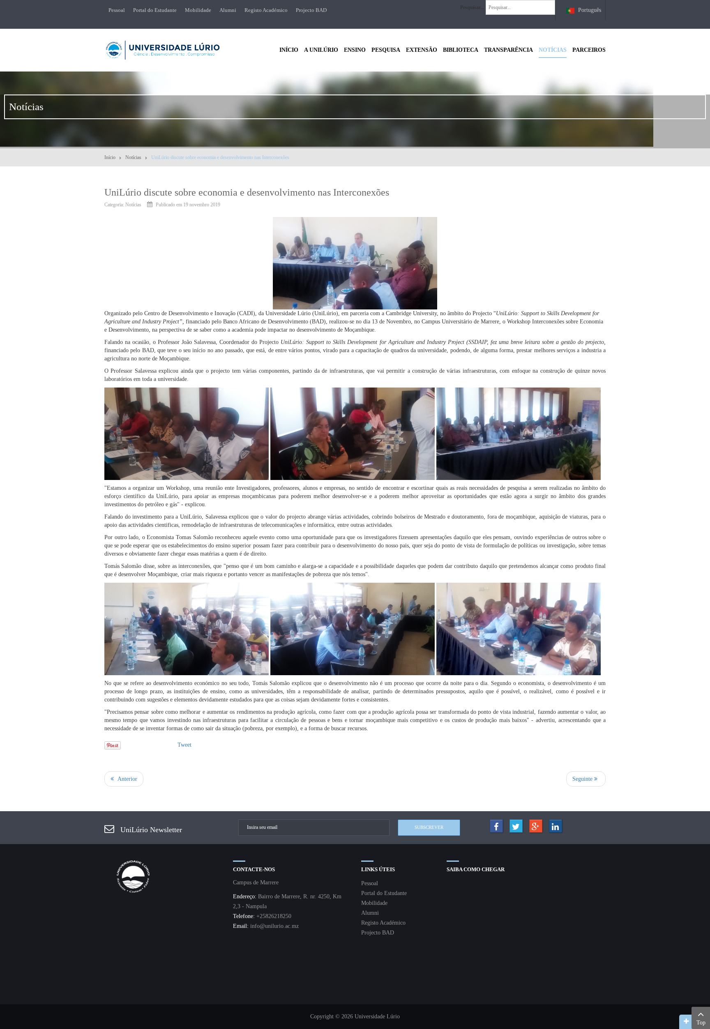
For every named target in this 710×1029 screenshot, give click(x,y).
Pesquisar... (472, 7)
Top (700, 1023)
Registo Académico (266, 10)
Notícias (133, 157)
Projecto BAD (311, 10)
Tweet (184, 745)
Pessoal (116, 10)
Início (109, 157)
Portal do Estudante (155, 10)
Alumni (227, 10)
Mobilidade (198, 10)
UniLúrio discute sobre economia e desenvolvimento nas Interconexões (246, 192)
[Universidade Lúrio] (162, 49)
